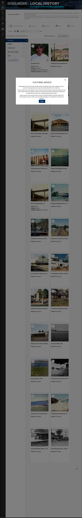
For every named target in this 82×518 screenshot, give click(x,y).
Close (42, 101)
